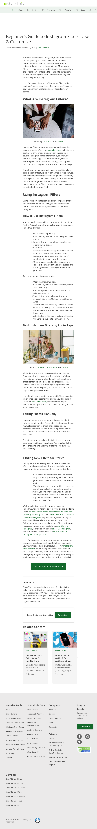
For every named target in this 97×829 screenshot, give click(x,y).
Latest (20, 10)
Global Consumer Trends (36, 756)
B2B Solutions (32, 739)
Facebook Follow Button (15, 744)
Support (9, 758)
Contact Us (53, 727)
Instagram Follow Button (15, 740)
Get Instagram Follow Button (48, 566)
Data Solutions (33, 709)
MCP (8, 709)
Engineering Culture (56, 718)
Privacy (51, 738)
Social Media (43, 47)
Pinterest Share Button (14, 731)
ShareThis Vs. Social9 (14, 801)
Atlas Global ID (33, 752)
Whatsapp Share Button (15, 727)
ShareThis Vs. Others (14, 779)
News (51, 722)
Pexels (60, 141)
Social (34, 10)
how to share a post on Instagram (44, 511)
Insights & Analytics (34, 718)
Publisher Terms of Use (58, 757)
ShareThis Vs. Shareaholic (15, 796)
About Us (52, 709)
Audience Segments (34, 730)
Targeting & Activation (35, 714)
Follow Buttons (12, 736)
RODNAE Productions (47, 367)
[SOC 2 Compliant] (37, 820)
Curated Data (32, 734)
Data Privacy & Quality (36, 747)
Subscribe (62, 615)
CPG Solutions (32, 743)
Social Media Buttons (14, 718)
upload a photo (54, 150)
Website (68, 10)
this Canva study (39, 401)
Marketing (51, 10)
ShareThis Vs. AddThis (14, 783)
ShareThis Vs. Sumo (13, 805)
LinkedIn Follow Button (15, 749)
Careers (52, 714)
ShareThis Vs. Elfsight (14, 792)
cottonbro (47, 141)
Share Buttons (11, 714)
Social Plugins (11, 753)
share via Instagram (61, 528)
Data (83, 10)
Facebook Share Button (15, 722)
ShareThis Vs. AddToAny (15, 788)
